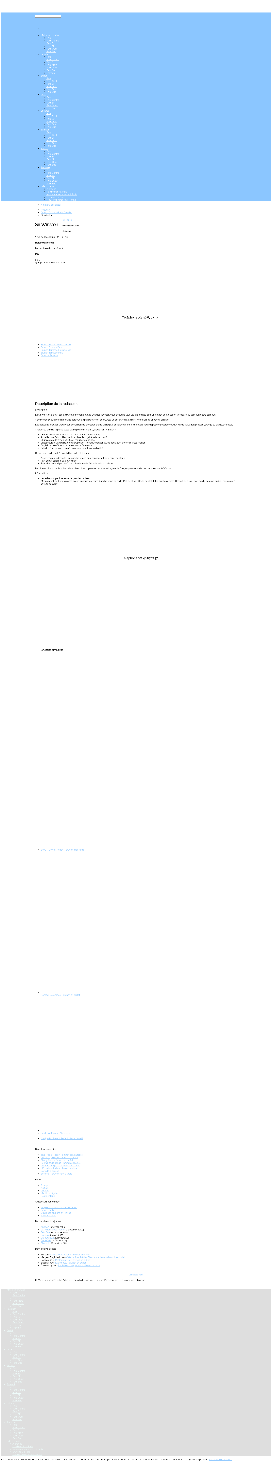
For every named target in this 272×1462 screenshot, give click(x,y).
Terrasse (45, 167)
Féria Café (46, 1240)
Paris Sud (51, 51)
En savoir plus (216, 1459)
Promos (50, 73)
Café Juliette (47, 1237)
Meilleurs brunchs (50, 35)
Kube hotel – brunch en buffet (70, 1262)
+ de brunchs (47, 186)
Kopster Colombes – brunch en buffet (60, 995)
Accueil (44, 1188)
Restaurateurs (48, 1196)
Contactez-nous (136, 1275)
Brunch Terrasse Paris (52, 352)
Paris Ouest (52, 48)
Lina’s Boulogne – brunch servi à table (60, 1165)
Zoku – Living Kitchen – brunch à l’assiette (62, 849)
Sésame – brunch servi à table (56, 1173)
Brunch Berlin (48, 1210)
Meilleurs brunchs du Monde (61, 199)
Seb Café (45, 1232)
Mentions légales (50, 1193)
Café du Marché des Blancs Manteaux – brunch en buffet (95, 1257)
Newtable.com (48, 1215)
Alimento (45, 1243)
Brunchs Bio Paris (55, 197)
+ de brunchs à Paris (56, 191)
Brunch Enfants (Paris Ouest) (56, 344)
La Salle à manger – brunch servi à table (79, 1265)
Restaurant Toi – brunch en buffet (72, 1260)
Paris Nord (51, 46)
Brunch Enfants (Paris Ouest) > (56, 212)
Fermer (228, 1459)
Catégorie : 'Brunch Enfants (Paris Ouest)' (62, 1138)
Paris (48, 38)
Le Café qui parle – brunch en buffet (59, 1157)
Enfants (45, 110)
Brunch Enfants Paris (51, 347)
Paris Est (50, 43)
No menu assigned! (51, 204)
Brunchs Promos (49, 355)
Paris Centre (52, 40)
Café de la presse (50, 1171)
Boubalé (45, 1235)
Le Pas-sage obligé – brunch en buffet (60, 1163)
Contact (45, 1190)
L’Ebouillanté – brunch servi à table (59, 1168)
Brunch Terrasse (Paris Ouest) (56, 350)
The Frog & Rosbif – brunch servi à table (62, 1155)
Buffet (44, 75)
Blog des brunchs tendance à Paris (59, 1207)
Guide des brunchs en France (56, 1213)
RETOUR (67, 220)
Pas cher (45, 54)
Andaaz (45, 1227)
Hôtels (44, 148)
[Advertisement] (120, 379)
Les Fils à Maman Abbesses (55, 1133)
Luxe (43, 94)
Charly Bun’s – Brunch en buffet (57, 1160)
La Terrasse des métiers (53, 1229)
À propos (51, 189)
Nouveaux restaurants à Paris (61, 194)
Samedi (45, 129)
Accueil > (45, 209)
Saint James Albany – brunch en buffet (70, 1254)
